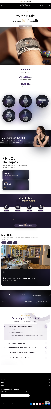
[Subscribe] (28, 395)
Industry (9, 242)
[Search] (46, 6)
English (42, 5)
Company (4, 242)
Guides (15, 242)
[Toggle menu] (1, 6)
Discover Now (25, 26)
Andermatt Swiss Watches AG (10, 403)
